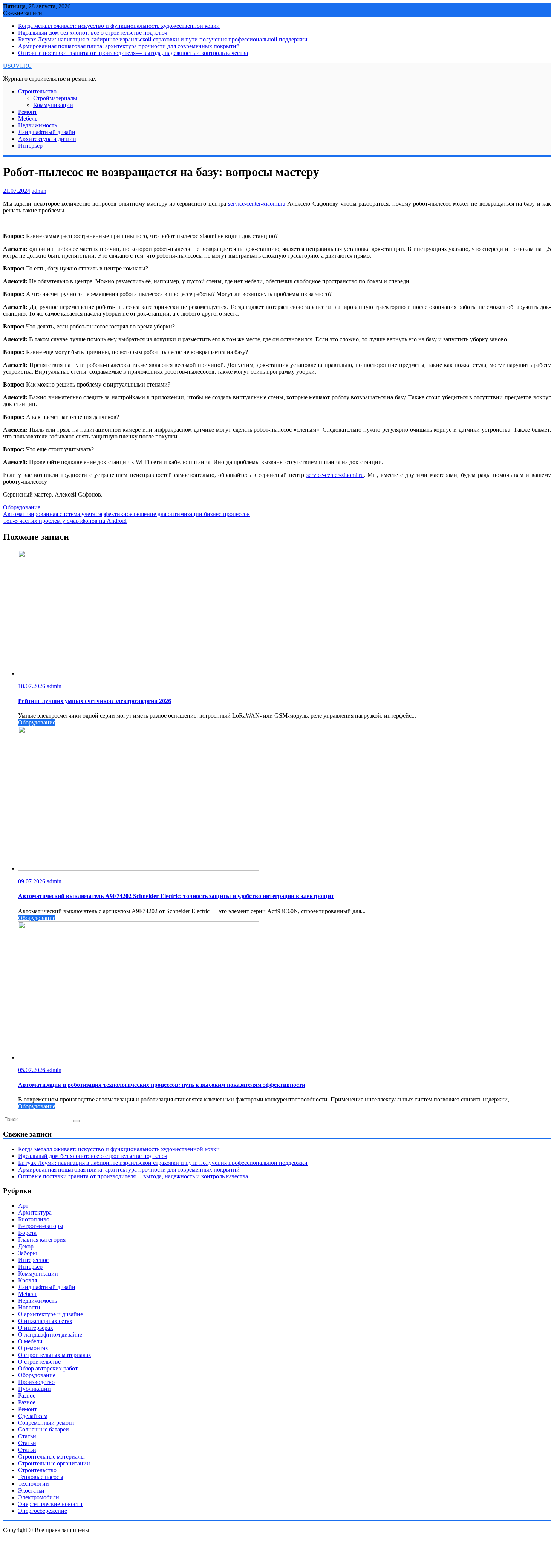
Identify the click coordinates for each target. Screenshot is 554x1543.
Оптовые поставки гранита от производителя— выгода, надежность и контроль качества (133, 53)
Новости (29, 1307)
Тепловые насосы (40, 1477)
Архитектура (35, 1212)
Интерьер (30, 145)
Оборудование (21, 507)
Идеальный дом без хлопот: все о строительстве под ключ (92, 32)
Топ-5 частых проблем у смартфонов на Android (65, 521)
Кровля (27, 1280)
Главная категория (42, 1239)
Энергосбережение (42, 1511)
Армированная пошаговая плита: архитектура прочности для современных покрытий (129, 46)
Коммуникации (53, 105)
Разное (26, 1395)
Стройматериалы (55, 98)
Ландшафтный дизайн (46, 132)
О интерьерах (35, 1328)
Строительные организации (54, 1463)
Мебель (27, 118)
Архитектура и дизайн (47, 139)
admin (39, 191)
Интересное (33, 1260)
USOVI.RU (17, 66)
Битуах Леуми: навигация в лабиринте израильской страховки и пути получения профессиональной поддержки (163, 39)
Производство (36, 1382)
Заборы (27, 1253)
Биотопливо (33, 1219)
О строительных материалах (54, 1355)
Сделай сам (32, 1416)
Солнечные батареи (43, 1429)
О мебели (30, 1341)
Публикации (34, 1389)
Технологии (33, 1483)
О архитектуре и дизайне (50, 1314)
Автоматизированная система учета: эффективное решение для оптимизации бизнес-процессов (126, 514)
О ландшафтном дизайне (50, 1334)
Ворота (27, 1233)
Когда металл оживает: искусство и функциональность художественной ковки (119, 26)
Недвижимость (37, 125)
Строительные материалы (51, 1456)
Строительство (37, 91)
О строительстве (39, 1361)
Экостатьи (31, 1490)
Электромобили (38, 1497)
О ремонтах (33, 1348)
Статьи (27, 1436)
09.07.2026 (32, 881)
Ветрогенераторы (40, 1226)
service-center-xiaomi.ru (256, 203)
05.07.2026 (32, 1070)
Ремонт (27, 111)
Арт (23, 1205)
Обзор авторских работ (48, 1368)
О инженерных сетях (45, 1321)
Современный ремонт (46, 1422)
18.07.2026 (32, 686)
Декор (26, 1246)
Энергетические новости (50, 1504)
